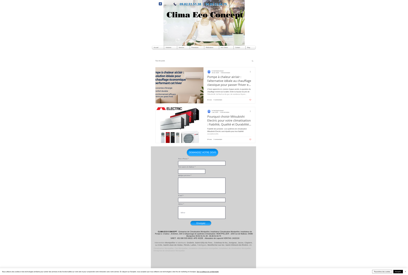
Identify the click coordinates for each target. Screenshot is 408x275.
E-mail (180, 195)
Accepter (398, 272)
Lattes (193, 245)
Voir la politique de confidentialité (208, 272)
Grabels (190, 243)
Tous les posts (160, 61)
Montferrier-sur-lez (216, 245)
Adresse (180, 204)
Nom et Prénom (183, 158)
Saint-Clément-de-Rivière (236, 245)
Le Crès (158, 245)
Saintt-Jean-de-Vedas (173, 245)
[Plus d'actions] (251, 71)
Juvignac (233, 243)
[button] (252, 61)
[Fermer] (405, 271)
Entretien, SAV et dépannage (182, 234)
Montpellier (170, 243)
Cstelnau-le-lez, (221, 243)
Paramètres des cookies (382, 272)
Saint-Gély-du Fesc (203, 243)
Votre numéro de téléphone (186, 167)
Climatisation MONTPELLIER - (217, 234)
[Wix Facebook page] (160, 3)
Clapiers (248, 243)
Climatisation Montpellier (200, 232)
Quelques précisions (184, 175)
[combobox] (191, 171)
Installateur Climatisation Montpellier (225, 232)
